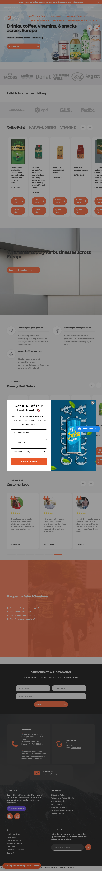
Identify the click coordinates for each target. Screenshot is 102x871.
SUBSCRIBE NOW (29, 461)
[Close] (93, 403)
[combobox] (29, 451)
